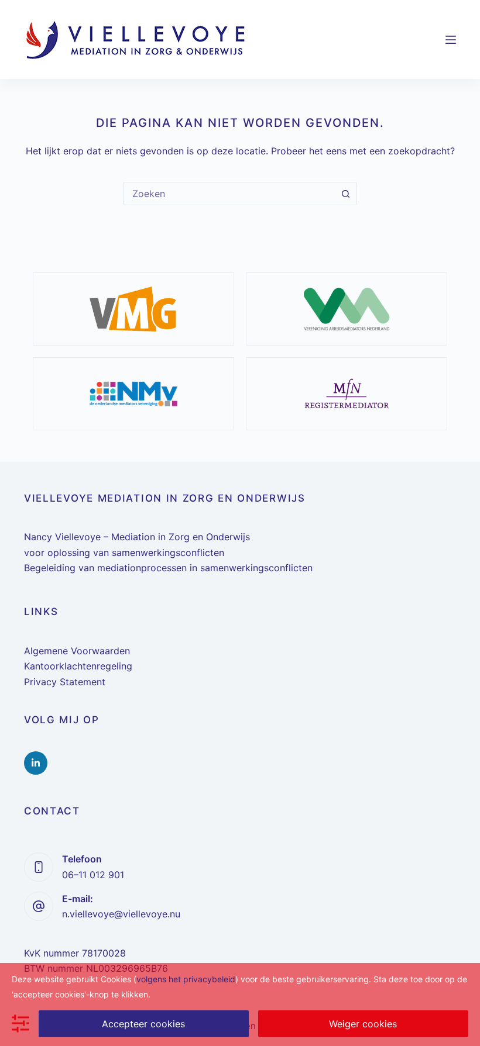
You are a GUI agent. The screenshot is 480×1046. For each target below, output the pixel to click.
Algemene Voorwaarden (77, 651)
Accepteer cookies (143, 1024)
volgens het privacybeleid (185, 979)
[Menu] (450, 39)
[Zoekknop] (345, 193)
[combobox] (229, 193)
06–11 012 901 (93, 875)
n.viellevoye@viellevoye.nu (121, 914)
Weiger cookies (363, 1024)
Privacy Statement (64, 682)
